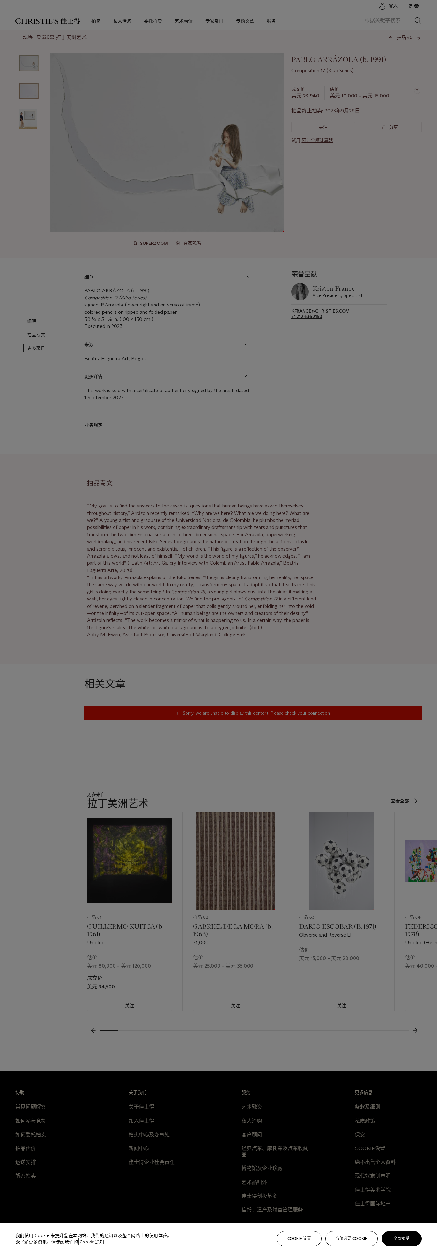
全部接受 (401, 1238)
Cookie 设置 (299, 1238)
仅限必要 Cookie (351, 1238)
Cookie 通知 (91, 1242)
